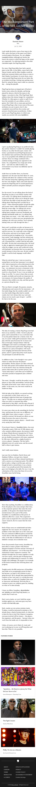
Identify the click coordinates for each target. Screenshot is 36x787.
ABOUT (6, 767)
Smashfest (19, 427)
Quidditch (24, 115)
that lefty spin (14, 603)
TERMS (6, 772)
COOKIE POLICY (20, 772)
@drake (7, 592)
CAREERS (6, 769)
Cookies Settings (21, 777)
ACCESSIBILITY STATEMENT (24, 774)
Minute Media (15, 784)
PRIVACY (18, 769)
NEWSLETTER (8, 774)
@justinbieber (25, 590)
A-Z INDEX (7, 777)
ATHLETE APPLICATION (23, 767)
